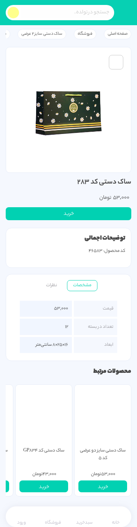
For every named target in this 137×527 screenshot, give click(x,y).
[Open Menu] (125, 12)
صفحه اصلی (117, 34)
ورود (21, 523)
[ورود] (122, 394)
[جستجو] (13, 12)
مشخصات (82, 285)
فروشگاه (85, 34)
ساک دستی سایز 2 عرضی (41, 34)
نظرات (51, 285)
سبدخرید (84, 523)
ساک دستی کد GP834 (43, 450)
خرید (69, 214)
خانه (115, 523)
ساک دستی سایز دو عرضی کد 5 (103, 454)
